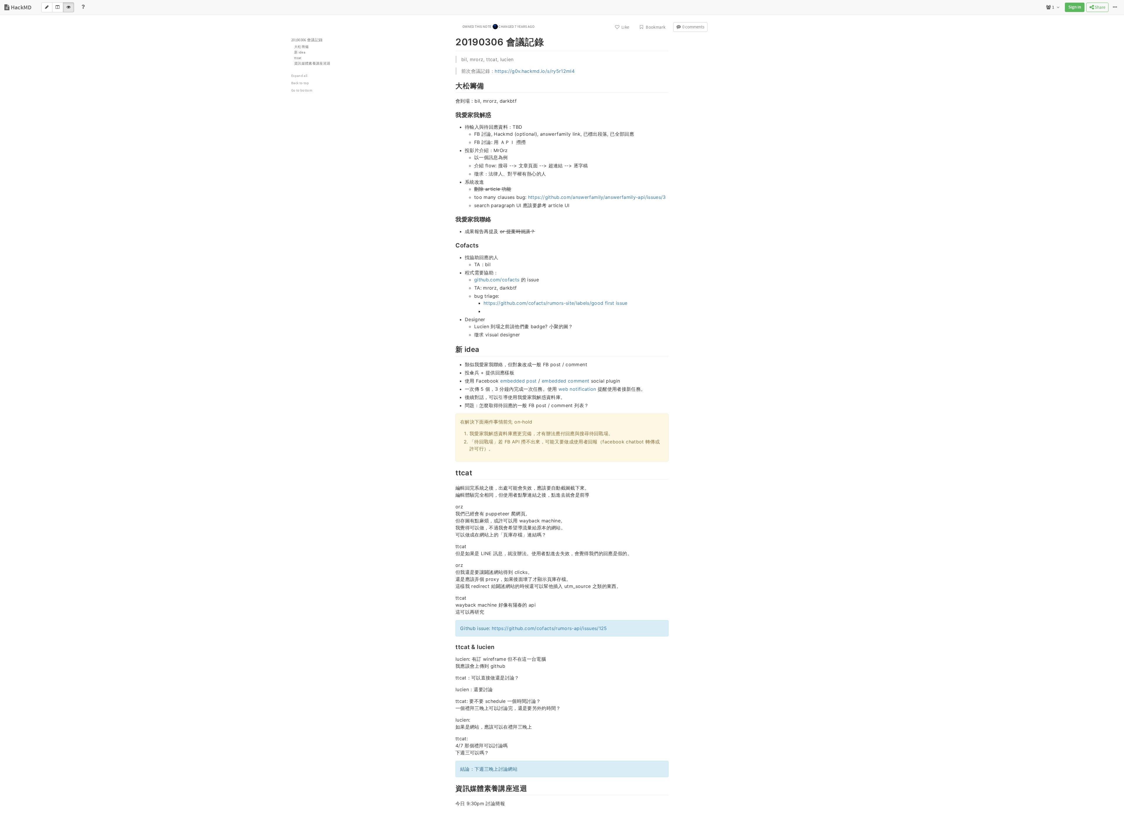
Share (1099, 7)
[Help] (83, 7)
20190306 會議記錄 (307, 40)
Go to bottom (301, 90)
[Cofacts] (452, 245)
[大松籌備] (452, 85)
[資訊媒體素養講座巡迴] (452, 787)
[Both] (57, 7)
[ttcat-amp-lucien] (452, 646)
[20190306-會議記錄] (452, 41)
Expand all (299, 76)
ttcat (297, 58)
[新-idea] (452, 348)
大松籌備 (301, 47)
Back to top (300, 83)
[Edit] (46, 7)
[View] (68, 7)
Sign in (1074, 7)
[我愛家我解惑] (452, 114)
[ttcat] (452, 472)
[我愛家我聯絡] (452, 219)
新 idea (299, 52)
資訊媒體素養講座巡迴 (312, 63)
